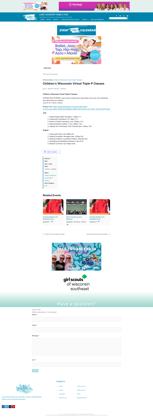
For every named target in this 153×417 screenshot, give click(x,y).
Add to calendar (52, 152)
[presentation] (53, 207)
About (48, 19)
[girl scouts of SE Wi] (76, 282)
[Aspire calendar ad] (76, 50)
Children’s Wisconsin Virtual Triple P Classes (50, 177)
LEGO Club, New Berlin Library (55, 234)
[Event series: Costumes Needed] (52, 221)
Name (34, 315)
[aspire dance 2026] (35, 6)
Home (42, 19)
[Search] (127, 18)
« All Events (47, 68)
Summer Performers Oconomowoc (97, 234)
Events (55, 19)
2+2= (34, 360)
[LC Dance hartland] (76, 256)
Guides (84, 19)
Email (34, 325)
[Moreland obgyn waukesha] (94, 6)
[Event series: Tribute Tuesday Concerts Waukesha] (67, 224)
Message (35, 336)
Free (46, 186)
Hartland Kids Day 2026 (70, 19)
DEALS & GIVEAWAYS (97, 19)
